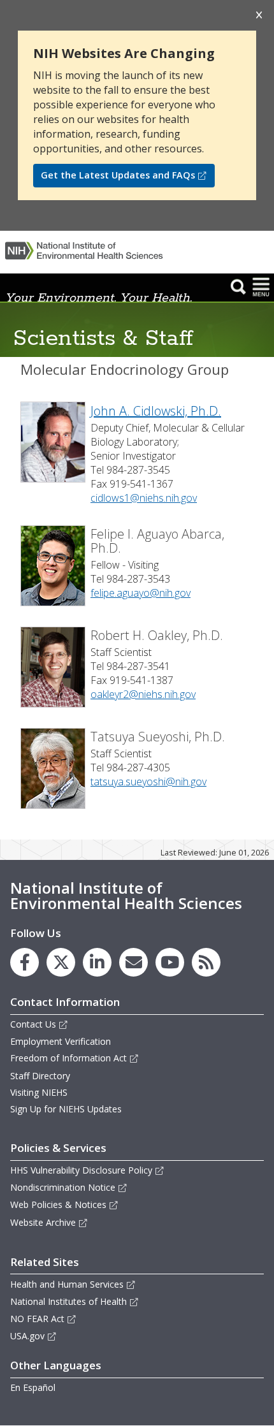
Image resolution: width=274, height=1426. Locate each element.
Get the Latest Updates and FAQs (118, 175)
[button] (238, 286)
